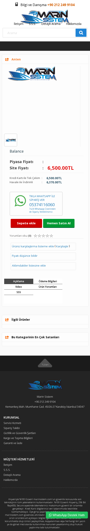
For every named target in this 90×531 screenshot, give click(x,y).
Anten (16, 59)
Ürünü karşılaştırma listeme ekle (33, 246)
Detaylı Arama (50, 24)
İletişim (18, 24)
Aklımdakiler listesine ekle (29, 265)
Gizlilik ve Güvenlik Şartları (20, 433)
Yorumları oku (20, 235)
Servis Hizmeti (12, 423)
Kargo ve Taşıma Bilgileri (18, 438)
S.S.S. (32, 24)
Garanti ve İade (13, 443)
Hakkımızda (73, 24)
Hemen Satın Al (59, 223)
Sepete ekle (26, 223)
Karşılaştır (62, 246)
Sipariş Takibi (12, 428)
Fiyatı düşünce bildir (24, 256)
